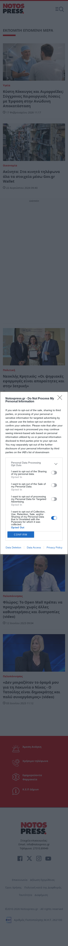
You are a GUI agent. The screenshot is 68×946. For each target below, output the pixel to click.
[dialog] (34, 473)
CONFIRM (20, 534)
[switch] (54, 472)
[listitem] (34, 463)
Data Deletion (13, 547)
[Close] (60, 398)
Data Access (34, 547)
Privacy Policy (54, 547)
